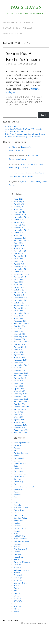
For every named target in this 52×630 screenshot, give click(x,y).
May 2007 (18, 367)
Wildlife (18, 601)
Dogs (16, 484)
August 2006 (20, 378)
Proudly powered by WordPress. (35, 623)
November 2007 (21, 365)
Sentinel (18, 575)
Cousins (18, 479)
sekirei (29, 102)
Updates (18, 593)
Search (44, 115)
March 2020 (19, 212)
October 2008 (20, 344)
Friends (17, 505)
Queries (17, 554)
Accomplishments (22, 442)
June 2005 (19, 414)
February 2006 (21, 393)
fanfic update (22, 100)
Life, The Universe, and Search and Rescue (25, 134)
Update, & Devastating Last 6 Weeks (22, 136)
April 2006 (19, 388)
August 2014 (20, 256)
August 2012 (20, 292)
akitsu (9, 100)
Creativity (19, 481)
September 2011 (21, 305)
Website (17, 598)
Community (19, 471)
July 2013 (18, 279)
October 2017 (20, 232)
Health (17, 523)
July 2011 (18, 310)
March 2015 (19, 248)
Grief (16, 512)
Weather (18, 596)
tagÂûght (13, 147)
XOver (17, 608)
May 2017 (18, 235)
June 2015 (19, 243)
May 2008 (18, 352)
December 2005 (21, 399)
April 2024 (19, 204)
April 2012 (19, 295)
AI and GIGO (11, 126)
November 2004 (21, 432)
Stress (16, 585)
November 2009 (21, 323)
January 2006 (20, 396)
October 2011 (20, 302)
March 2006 (19, 391)
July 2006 (18, 380)
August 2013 (20, 276)
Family (17, 492)
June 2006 (19, 383)
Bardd (17, 455)
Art (15, 450)
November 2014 (21, 250)
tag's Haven (26, 7)
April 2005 (19, 419)
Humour (17, 525)
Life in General (21, 528)
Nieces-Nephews (21, 541)
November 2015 (21, 240)
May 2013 (18, 284)
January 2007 (20, 370)
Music (17, 533)
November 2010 (21, 313)
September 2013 (21, 274)
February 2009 (21, 336)
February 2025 (21, 201)
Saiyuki (17, 564)
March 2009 (19, 334)
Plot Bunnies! (20, 549)
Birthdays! (19, 458)
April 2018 (19, 222)
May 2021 (18, 209)
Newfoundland (21, 538)
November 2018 (21, 217)
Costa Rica (19, 476)
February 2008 (21, 360)
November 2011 (21, 300)
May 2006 (18, 386)
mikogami (11, 102)
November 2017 (21, 230)
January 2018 (20, 227)
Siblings (18, 577)
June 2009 (19, 331)
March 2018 (19, 225)
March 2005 (19, 422)
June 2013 (19, 282)
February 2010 (21, 321)
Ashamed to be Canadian (17, 131)
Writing (30, 97)
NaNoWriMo (20, 536)
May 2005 (18, 417)
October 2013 (20, 271)
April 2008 (19, 354)
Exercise (18, 489)
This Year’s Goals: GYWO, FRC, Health (23, 129)
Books (17, 460)
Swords (17, 588)
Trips (16, 590)
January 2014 (20, 266)
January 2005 (20, 427)
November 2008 (21, 341)
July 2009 (18, 328)
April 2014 (19, 263)
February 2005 (21, 425)
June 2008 (19, 349)
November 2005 (21, 401)
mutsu (20, 102)
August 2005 (20, 409)
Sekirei (21, 97)
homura (35, 100)
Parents (17, 544)
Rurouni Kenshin (22, 562)
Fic (14, 97)
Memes (17, 531)
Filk (16, 499)
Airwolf (17, 445)
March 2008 (19, 357)
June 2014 (19, 261)
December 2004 (21, 430)
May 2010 (18, 318)
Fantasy (17, 494)
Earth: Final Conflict (24, 486)
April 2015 (19, 245)
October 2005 (20, 404)
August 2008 (20, 347)
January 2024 (20, 206)
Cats (16, 466)
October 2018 (20, 219)
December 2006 (21, 373)
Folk (16, 502)
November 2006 (21, 375)
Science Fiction (21, 570)
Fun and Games (21, 507)
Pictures (18, 546)
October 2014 (20, 253)
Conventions (20, 473)
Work (16, 603)
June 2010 (19, 315)
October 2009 (20, 326)
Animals (18, 447)
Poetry (17, 551)
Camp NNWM (20, 463)
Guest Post (19, 515)
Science (17, 567)
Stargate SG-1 (20, 583)
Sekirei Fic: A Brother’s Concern (23, 56)
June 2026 (19, 199)
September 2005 (21, 406)
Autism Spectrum (22, 453)
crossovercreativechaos (20, 172)
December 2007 (21, 362)
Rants (16, 559)
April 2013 (19, 287)
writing (14, 105)
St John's (18, 580)
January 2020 (20, 214)
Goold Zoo (19, 510)
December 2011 (21, 297)
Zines (16, 611)
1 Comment (26, 105)
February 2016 (21, 238)
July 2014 (18, 258)
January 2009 (20, 339)
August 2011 (20, 308)
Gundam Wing (20, 518)
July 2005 (18, 412)
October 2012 (20, 289)
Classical (18, 468)
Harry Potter (20, 520)
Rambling (18, 557)
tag (10, 64)
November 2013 (21, 269)
